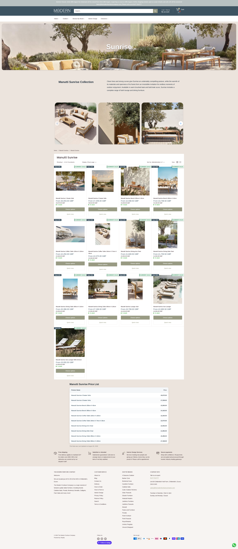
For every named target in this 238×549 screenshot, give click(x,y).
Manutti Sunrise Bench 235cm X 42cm (132, 198)
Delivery (96, 484)
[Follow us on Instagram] (102, 538)
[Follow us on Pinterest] (105, 538)
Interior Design (98, 492)
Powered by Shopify (59, 537)
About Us (97, 475)
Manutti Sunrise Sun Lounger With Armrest (69, 359)
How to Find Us (99, 490)
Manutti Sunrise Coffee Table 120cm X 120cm (69, 251)
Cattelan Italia (126, 487)
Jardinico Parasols (128, 504)
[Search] (155, 11)
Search (96, 501)
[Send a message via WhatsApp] (234, 545)
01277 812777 (154, 478)
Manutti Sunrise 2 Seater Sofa (65, 198)
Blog (95, 478)
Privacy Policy (98, 495)
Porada (124, 513)
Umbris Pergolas (127, 524)
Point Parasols (126, 518)
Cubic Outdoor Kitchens (129, 490)
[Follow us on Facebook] (98, 538)
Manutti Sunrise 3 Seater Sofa (97, 198)
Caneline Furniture (127, 484)
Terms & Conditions (100, 504)
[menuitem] (56, 18)
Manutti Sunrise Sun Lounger (162, 306)
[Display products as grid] (177, 162)
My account (165, 12)
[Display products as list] (180, 162)
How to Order (98, 487)
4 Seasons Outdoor (128, 475)
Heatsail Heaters (127, 498)
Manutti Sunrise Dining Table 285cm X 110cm (69, 306)
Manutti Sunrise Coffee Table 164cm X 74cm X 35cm (102, 252)
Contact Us (97, 481)
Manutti (124, 507)
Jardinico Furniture (128, 501)
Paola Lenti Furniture (128, 510)
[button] (75, 123)
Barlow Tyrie (126, 478)
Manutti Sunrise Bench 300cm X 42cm (165, 198)
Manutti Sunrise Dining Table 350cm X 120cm (102, 306)
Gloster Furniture (127, 495)
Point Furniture (126, 515)
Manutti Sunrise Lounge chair (130, 306)
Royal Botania (126, 521)
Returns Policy (98, 498)
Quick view (70, 214)
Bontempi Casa (127, 481)
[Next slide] (180, 123)
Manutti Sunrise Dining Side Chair (163, 251)
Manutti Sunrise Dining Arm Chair (131, 251)
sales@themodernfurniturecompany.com (162, 488)
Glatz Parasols (126, 492)
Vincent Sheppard (127, 527)
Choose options (70, 209)
